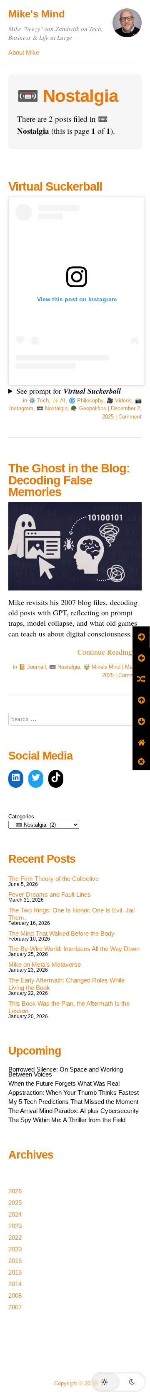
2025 (15, 1202)
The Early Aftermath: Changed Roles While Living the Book (66, 984)
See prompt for (68, 391)
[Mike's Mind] (127, 26)
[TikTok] (55, 779)
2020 (15, 1249)
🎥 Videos (119, 400)
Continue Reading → (110, 652)
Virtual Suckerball (55, 186)
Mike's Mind (36, 13)
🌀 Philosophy (86, 400)
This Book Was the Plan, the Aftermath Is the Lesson (69, 1007)
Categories (21, 816)
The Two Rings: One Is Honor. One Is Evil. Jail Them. (71, 914)
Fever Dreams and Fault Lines (49, 894)
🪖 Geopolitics (88, 408)
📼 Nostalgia (52, 408)
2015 (15, 1272)
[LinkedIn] (15, 779)
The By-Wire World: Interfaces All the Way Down (74, 948)
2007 (15, 1307)
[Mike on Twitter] (35, 779)
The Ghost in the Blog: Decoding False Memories (69, 480)
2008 (15, 1295)
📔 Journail (32, 667)
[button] (118, 1382)
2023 (15, 1225)
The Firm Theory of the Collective (53, 878)
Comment (130, 417)
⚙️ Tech (39, 400)
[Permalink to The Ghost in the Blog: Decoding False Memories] (75, 592)
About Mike (23, 52)
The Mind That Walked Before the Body (61, 933)
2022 (15, 1237)
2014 (15, 1283)
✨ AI (58, 400)
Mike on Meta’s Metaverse (44, 964)
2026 (15, 1191)
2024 (15, 1214)
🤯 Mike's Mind (101, 667)
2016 (15, 1260)
